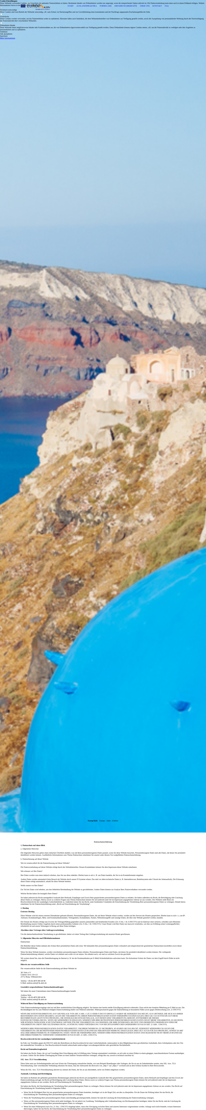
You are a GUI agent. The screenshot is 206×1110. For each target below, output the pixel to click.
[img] (35, 6)
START (71, 6)
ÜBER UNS (145, 6)
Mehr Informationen (7, 38)
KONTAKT (157, 6)
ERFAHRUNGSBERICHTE (126, 6)
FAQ (167, 6)
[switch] (1, 14)
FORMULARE (106, 6)
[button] (103, 32)
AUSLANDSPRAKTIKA (86, 6)
